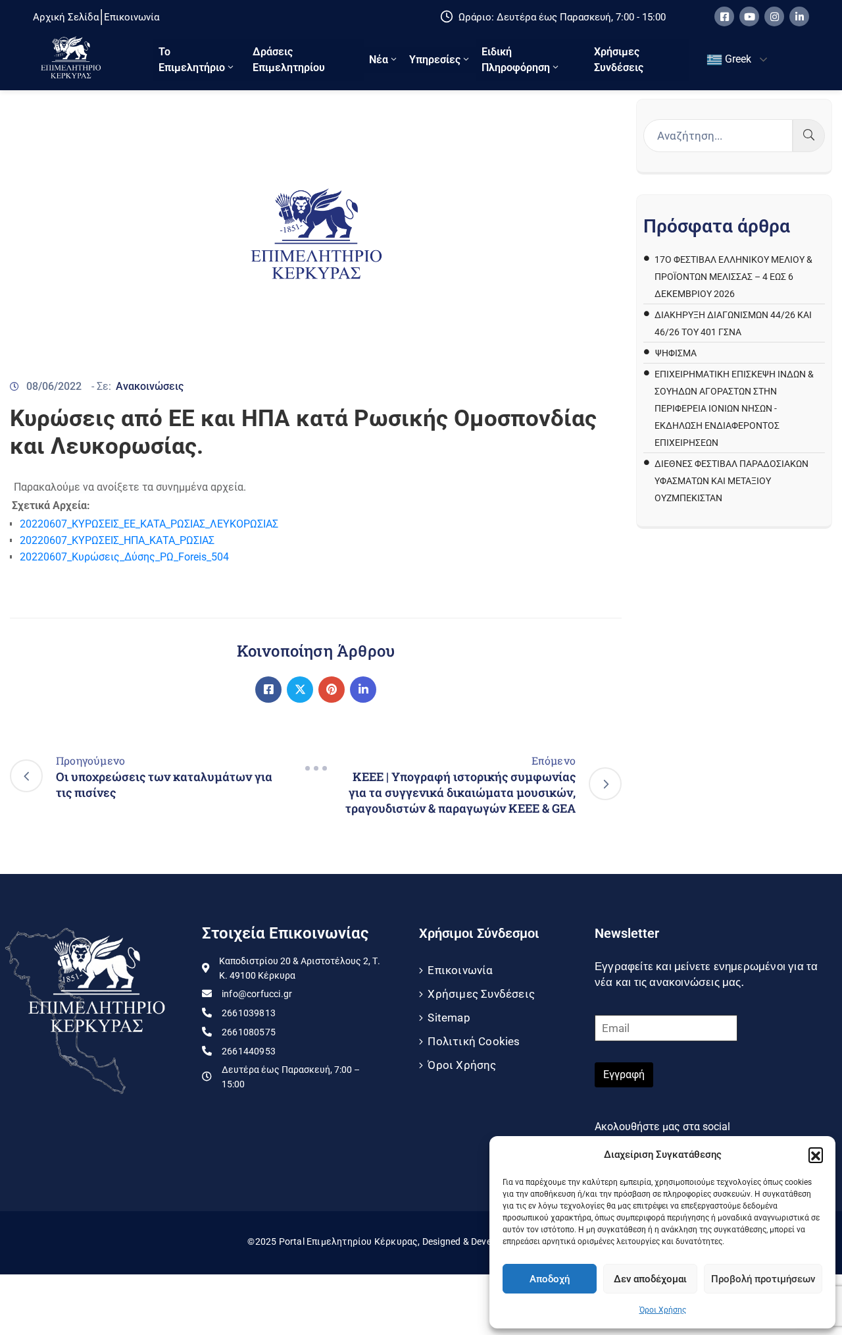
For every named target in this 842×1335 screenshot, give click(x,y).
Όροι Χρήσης (662, 1310)
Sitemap (449, 1017)
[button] (815, 1154)
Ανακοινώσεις (150, 386)
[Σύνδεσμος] (268, 689)
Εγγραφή (624, 1074)
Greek (736, 59)
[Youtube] (749, 16)
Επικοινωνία (460, 970)
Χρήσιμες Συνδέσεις (618, 59)
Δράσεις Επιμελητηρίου (289, 59)
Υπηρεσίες (434, 59)
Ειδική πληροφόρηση (516, 59)
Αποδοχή (550, 1279)
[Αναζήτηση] (809, 135)
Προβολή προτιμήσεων (763, 1279)
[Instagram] (774, 16)
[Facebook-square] (724, 16)
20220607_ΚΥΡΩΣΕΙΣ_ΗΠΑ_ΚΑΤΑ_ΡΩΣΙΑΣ (117, 540)
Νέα (378, 59)
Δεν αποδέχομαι (650, 1279)
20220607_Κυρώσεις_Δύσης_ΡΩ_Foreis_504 (124, 557)
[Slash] (315, 768)
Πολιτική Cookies (474, 1041)
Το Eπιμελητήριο (192, 59)
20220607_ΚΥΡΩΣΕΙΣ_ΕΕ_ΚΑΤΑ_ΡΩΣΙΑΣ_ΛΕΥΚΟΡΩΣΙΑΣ (149, 524)
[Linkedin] (799, 16)
